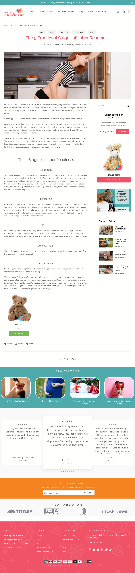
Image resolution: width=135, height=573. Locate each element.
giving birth (79, 32)
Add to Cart (113, 179)
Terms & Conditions (81, 566)
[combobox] (114, 105)
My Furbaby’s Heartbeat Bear (16, 543)
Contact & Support (95, 12)
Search (40, 535)
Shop (32, 12)
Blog (81, 12)
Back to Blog (69, 359)
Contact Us (41, 539)
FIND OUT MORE (95, 542)
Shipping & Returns (45, 551)
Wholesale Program (66, 12)
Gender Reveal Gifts (12, 547)
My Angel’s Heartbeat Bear (15, 539)
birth (52, 32)
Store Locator (46, 12)
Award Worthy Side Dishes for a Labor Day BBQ (121, 241)
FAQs (39, 543)
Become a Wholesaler (72, 539)
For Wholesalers (43, 547)
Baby (42, 32)
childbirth (64, 32)
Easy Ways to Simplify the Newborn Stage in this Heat (121, 268)
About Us (66, 551)
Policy (72, 566)
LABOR (92, 32)
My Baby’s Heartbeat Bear (15, 535)
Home (6, 25)
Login (65, 543)
